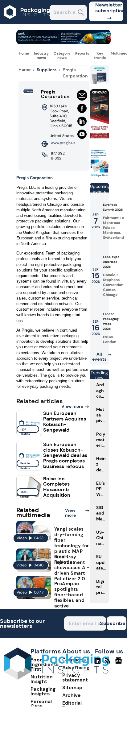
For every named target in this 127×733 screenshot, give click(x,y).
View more (72, 406)
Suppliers (46, 69)
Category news (62, 55)
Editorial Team (72, 705)
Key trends (100, 55)
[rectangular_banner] (99, 176)
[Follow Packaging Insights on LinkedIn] (97, 663)
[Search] (81, 13)
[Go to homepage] (56, 678)
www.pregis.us (63, 143)
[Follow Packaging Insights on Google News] (119, 663)
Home (24, 53)
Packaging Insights (43, 691)
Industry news (41, 55)
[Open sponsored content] (63, 42)
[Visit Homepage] (27, 22)
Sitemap (72, 687)
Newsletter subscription (109, 8)
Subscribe (116, 623)
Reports (82, 53)
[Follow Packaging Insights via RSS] (108, 663)
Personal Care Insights (41, 706)
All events (99, 357)
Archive (71, 695)
